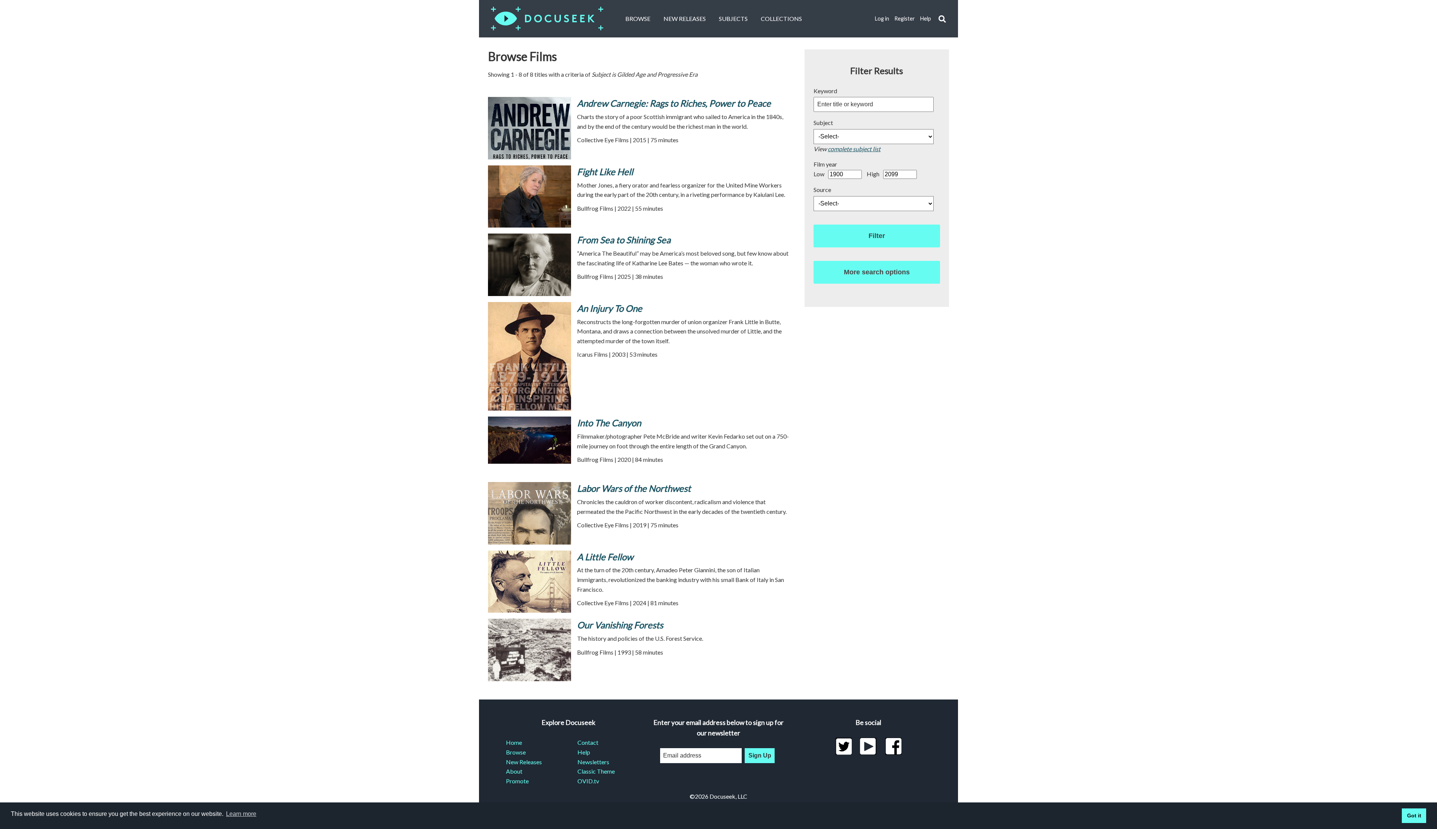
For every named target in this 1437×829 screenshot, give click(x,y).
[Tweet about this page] (843, 746)
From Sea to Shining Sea (624, 239)
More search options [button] (877, 272)
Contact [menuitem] (587, 742)
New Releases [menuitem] (524, 761)
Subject (823, 122)
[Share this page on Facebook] (893, 746)
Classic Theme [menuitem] (596, 771)
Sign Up (759, 755)
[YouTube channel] (868, 746)
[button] (942, 18)
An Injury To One (609, 308)
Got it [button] (1414, 816)
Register (904, 18)
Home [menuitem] (514, 742)
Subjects (733, 18)
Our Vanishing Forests (620, 624)
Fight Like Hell (605, 171)
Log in (882, 18)
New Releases (684, 18)
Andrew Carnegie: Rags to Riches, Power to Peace (674, 103)
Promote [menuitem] (517, 780)
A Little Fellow (605, 556)
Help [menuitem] (583, 752)
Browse (637, 18)
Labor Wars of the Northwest (634, 488)
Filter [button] (877, 236)
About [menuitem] (514, 771)
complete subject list (854, 148)
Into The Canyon (609, 422)
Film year (825, 164)
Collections (781, 18)
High (873, 173)
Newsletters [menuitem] (593, 761)
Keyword (825, 90)
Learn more (241, 814)
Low (819, 173)
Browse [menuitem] (516, 752)
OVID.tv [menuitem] (588, 780)
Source (822, 189)
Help (925, 18)
